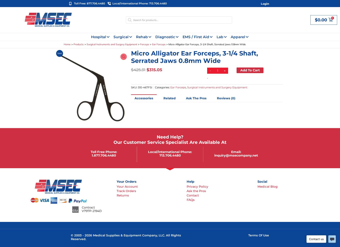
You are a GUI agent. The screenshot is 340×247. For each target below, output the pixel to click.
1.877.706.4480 (104, 155)
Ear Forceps (178, 87)
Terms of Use (258, 235)
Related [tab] (169, 98)
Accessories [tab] (144, 98)
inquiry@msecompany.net (236, 155)
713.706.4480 (170, 155)
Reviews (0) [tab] (226, 98)
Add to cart (250, 70)
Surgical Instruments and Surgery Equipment (217, 87)
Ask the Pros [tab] (196, 98)
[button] (123, 57)
